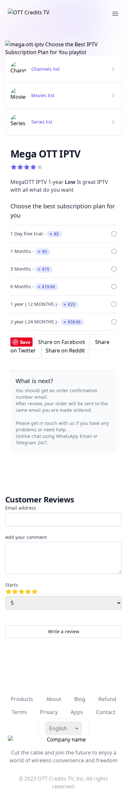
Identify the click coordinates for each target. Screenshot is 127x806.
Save (25, 342)
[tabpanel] (63, 48)
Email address (20, 508)
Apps (77, 712)
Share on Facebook (61, 342)
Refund (107, 699)
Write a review (63, 631)
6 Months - (32, 286)
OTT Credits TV (55, 778)
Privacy (49, 712)
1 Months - (28, 251)
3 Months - (29, 269)
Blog (79, 699)
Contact (105, 712)
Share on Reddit (65, 350)
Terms (19, 712)
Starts (11, 585)
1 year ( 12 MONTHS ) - (42, 304)
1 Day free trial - (34, 234)
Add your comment (26, 537)
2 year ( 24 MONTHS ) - (45, 322)
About (53, 699)
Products (22, 699)
